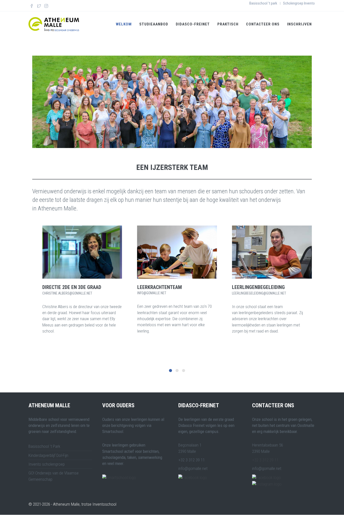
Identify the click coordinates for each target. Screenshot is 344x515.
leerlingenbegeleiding (258, 287)
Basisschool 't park (263, 3)
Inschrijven (299, 24)
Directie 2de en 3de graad (71, 287)
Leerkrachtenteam (159, 287)
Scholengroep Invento (299, 3)
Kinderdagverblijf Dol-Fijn (48, 455)
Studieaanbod (153, 24)
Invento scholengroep (46, 464)
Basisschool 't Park (44, 446)
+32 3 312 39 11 (265, 459)
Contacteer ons (263, 24)
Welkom (124, 24)
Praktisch (227, 24)
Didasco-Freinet (193, 24)
